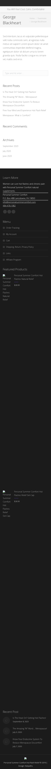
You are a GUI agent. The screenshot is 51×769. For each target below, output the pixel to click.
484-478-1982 (9, 205)
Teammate (42, 18)
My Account (11, 234)
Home (32, 18)
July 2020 (7, 151)
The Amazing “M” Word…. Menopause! (20, 97)
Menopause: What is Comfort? (16, 115)
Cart (8, 240)
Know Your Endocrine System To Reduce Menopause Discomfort (21, 104)
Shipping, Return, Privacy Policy (20, 247)
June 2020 (7, 156)
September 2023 (10, 146)
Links (8, 253)
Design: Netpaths (25, 766)
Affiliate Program (13, 259)
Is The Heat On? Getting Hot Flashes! (19, 92)
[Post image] (6, 720)
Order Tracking (12, 227)
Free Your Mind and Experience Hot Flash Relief (24, 110)
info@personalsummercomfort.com (19, 202)
